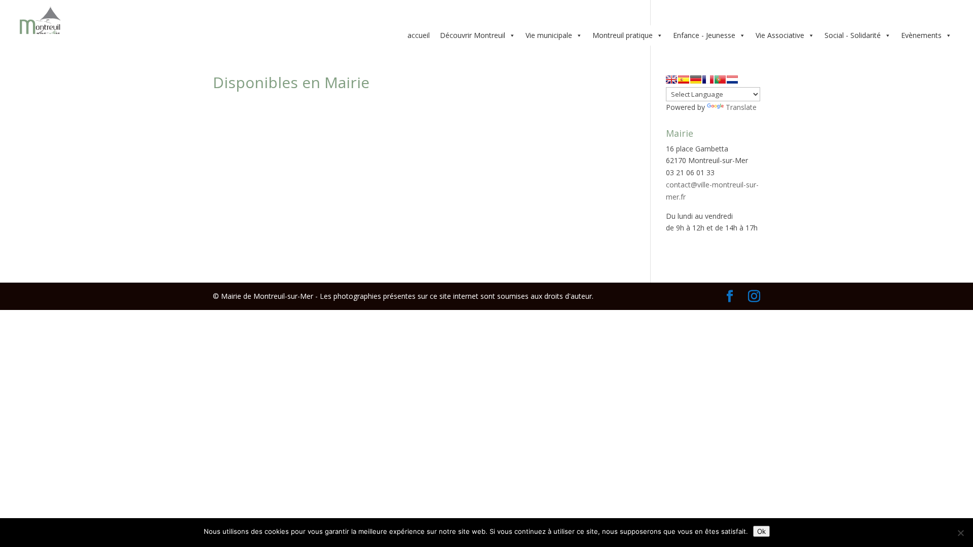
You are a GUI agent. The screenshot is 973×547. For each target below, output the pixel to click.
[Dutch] (732, 79)
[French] (708, 79)
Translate (741, 107)
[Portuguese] (720, 79)
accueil (418, 35)
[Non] (960, 533)
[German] (695, 79)
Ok (761, 531)
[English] (671, 79)
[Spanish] (683, 79)
